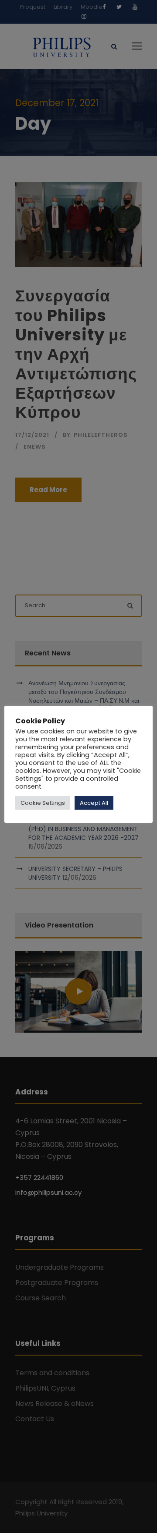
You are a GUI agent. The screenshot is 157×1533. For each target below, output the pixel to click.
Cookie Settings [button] (42, 803)
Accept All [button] (94, 803)
